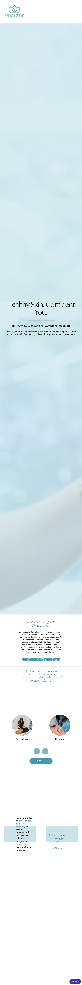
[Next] (75, 319)
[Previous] (7, 319)
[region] (41, 728)
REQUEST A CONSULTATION (57, 848)
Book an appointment (41, 659)
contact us (28, 659)
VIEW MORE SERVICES (41, 761)
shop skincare (53, 659)
